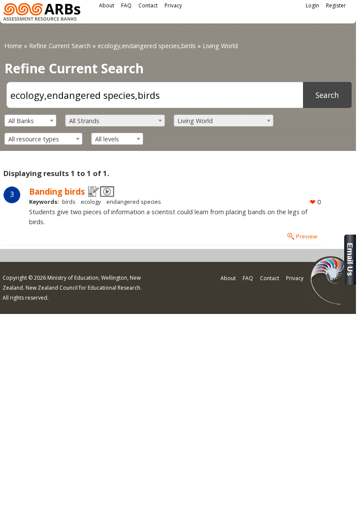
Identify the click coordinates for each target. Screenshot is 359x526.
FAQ (126, 5)
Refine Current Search (60, 46)
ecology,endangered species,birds (147, 46)
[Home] (41, 13)
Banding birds (57, 191)
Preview (306, 236)
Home (13, 46)
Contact (148, 5)
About (106, 5)
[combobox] (30, 120)
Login (312, 5)
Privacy (173, 5)
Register (336, 5)
